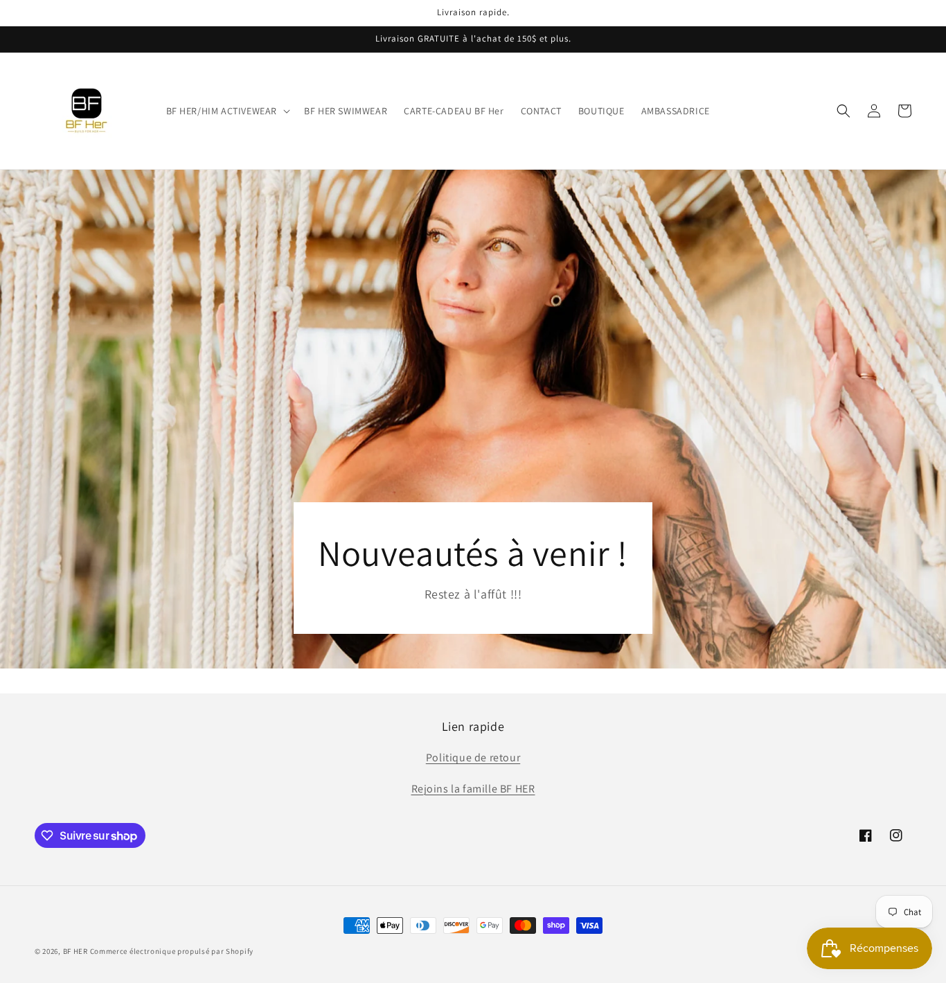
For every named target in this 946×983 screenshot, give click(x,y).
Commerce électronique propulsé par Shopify (171, 951)
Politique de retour (473, 757)
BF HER (75, 951)
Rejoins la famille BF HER (473, 788)
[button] (227, 110)
